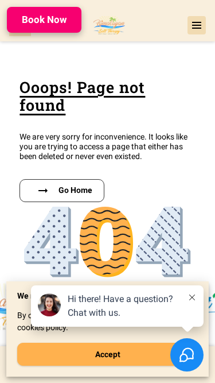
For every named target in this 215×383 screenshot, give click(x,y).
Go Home (75, 190)
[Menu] (196, 25)
